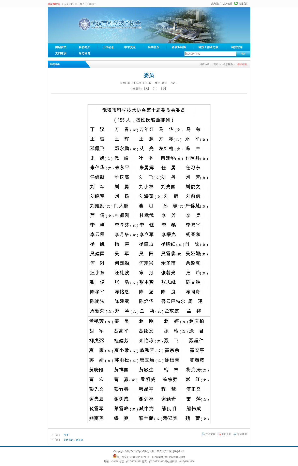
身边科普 (84, 53)
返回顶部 (242, 434)
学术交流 (130, 47)
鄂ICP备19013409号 (174, 457)
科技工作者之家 (208, 47)
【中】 (155, 88)
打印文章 (210, 434)
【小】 (163, 88)
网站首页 (60, 47)
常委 (66, 435)
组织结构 (242, 64)
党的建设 (60, 53)
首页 (215, 64)
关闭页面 (226, 434)
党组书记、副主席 (73, 439)
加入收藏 (227, 3)
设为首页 (216, 3)
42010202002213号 (140, 457)
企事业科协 (179, 47)
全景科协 (228, 64)
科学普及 (153, 47)
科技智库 (237, 47)
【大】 (146, 88)
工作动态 (108, 47)
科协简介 (84, 47)
